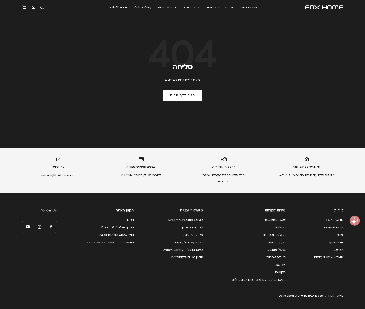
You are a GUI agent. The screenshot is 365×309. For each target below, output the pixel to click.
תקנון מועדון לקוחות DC (187, 257)
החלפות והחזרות (274, 235)
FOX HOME (334, 220)
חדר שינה (212, 7)
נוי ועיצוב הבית (167, 7)
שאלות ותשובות (275, 220)
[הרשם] (33, 7)
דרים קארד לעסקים (189, 242)
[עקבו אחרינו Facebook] (51, 227)
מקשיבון (280, 272)
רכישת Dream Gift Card (185, 220)
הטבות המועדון (192, 227)
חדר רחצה (191, 7)
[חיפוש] (42, 7)
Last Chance (117, 7)
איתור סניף (336, 242)
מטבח (229, 7)
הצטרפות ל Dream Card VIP (182, 250)
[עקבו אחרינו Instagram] (39, 227)
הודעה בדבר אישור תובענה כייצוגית (109, 242)
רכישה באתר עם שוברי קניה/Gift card (259, 280)
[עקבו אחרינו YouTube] (28, 227)
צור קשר (280, 265)
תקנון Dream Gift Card (117, 227)
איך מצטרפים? (193, 235)
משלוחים (280, 227)
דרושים (338, 250)
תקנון (130, 220)
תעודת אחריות (276, 257)
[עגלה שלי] (24, 7)
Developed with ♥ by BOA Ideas (301, 296)
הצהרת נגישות (333, 227)
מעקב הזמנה (276, 242)
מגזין (340, 235)
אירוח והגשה (249, 7)
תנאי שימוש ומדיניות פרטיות (116, 235)
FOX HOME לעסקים (328, 257)
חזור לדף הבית (182, 95)
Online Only (142, 7)
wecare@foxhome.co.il (58, 175)
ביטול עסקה (277, 250)
